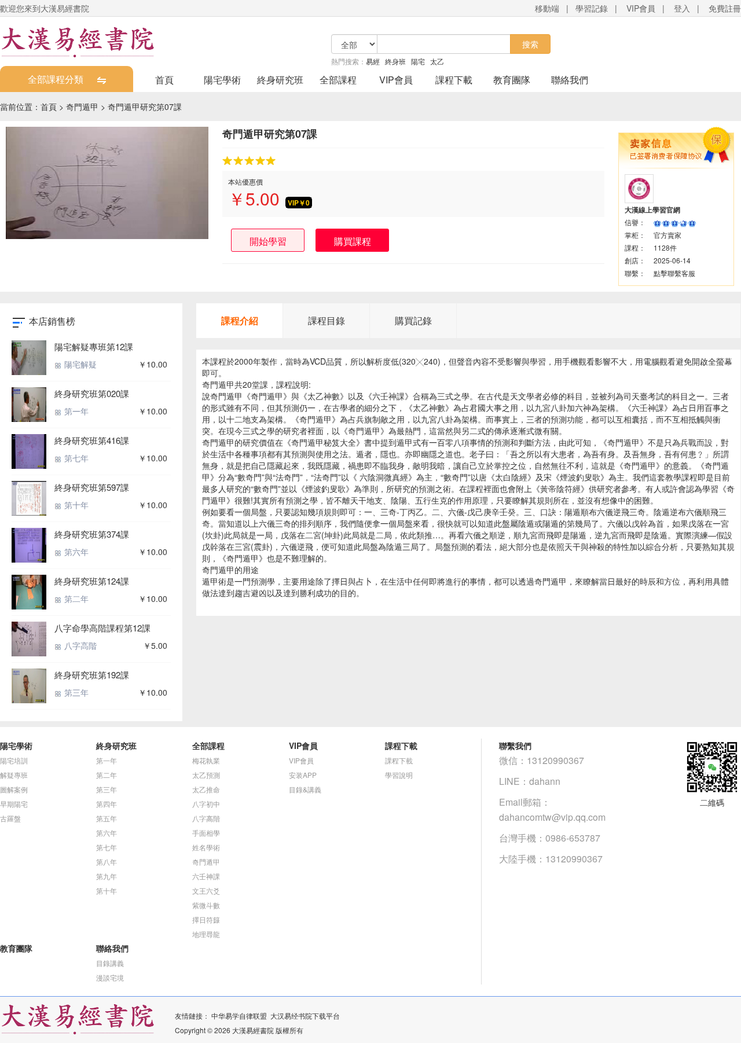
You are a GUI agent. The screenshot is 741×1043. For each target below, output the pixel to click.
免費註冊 (725, 8)
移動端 (547, 8)
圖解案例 (14, 789)
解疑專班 (14, 775)
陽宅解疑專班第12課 (93, 346)
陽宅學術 (222, 79)
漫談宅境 (110, 977)
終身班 (395, 61)
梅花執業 (206, 760)
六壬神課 (206, 876)
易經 (373, 61)
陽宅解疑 (79, 364)
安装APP (303, 775)
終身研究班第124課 (91, 581)
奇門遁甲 (82, 106)
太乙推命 (206, 789)
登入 (682, 8)
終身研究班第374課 (91, 534)
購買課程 (352, 241)
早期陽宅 (14, 804)
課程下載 (453, 79)
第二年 (75, 598)
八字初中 (206, 804)
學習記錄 (591, 8)
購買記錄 (413, 320)
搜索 (530, 44)
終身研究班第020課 (91, 393)
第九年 (106, 876)
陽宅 (418, 61)
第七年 (75, 458)
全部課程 (338, 79)
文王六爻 (206, 890)
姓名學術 (206, 847)
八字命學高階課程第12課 (102, 628)
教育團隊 (511, 79)
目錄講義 (110, 963)
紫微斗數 (206, 905)
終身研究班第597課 (91, 487)
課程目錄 (326, 320)
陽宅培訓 (14, 760)
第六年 (75, 551)
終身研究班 (280, 79)
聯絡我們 (569, 79)
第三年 (75, 692)
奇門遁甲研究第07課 (145, 106)
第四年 (106, 804)
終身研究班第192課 (91, 675)
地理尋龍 (206, 934)
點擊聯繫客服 (674, 273)
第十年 (75, 505)
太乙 (437, 61)
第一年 (75, 411)
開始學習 (268, 241)
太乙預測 (206, 775)
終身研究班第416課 (91, 440)
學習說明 (399, 775)
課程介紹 (239, 320)
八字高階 (79, 645)
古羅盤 (10, 818)
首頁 (164, 79)
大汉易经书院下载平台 (305, 1015)
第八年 (106, 861)
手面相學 (206, 833)
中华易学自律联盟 (239, 1015)
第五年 (106, 818)
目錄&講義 (305, 789)
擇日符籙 (206, 919)
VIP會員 (640, 8)
